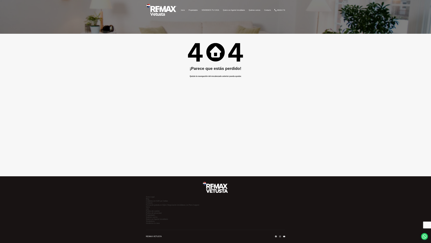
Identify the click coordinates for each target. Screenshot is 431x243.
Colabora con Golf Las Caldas (157, 201)
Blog (147, 199)
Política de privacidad (154, 213)
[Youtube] (284, 236)
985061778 (281, 10)
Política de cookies (153, 211)
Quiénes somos (254, 10)
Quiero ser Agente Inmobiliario (234, 10)
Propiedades (193, 10)
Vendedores (150, 221)
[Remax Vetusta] (161, 17)
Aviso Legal (150, 197)
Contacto (267, 10)
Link (147, 209)
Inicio (183, 10)
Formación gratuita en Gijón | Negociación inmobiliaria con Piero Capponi (172, 205)
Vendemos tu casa (153, 223)
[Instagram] (280, 236)
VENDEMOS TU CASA (210, 10)
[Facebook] (276, 236)
